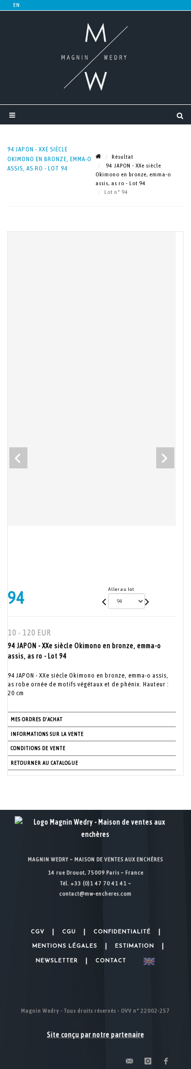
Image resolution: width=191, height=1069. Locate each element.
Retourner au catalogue (44, 763)
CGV (38, 932)
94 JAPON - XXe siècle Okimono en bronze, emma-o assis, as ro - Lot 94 (133, 174)
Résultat (122, 156)
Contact (111, 961)
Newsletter (57, 961)
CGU (69, 932)
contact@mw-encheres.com (95, 893)
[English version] (147, 961)
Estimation (134, 946)
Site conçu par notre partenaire (95, 1035)
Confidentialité (122, 932)
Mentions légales (64, 946)
